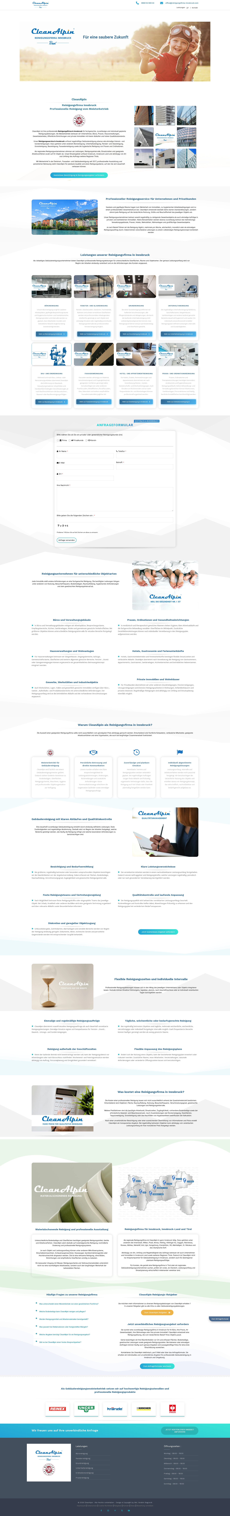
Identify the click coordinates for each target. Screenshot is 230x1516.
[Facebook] (101, 1510)
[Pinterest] (115, 1510)
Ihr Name (63, 451)
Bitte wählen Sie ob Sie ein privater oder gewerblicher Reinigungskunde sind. (90, 435)
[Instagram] (108, 1510)
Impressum (81, 1506)
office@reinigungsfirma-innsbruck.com (181, 3)
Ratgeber (117, 1506)
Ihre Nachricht (63, 485)
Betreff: (120, 462)
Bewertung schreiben (145, 1506)
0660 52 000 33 (147, 3)
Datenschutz (92, 1506)
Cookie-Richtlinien (106, 1506)
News (133, 1506)
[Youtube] (128, 1510)
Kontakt (126, 1506)
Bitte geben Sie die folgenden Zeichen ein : (76, 515)
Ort (61, 474)
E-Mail (62, 463)
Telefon (122, 451)
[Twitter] (122, 1510)
